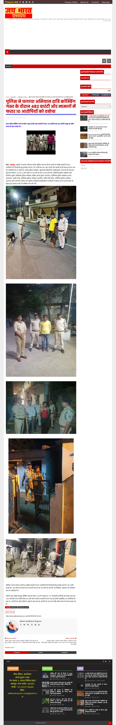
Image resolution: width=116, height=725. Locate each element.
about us (84, 2)
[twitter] (23, 2)
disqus (41, 652)
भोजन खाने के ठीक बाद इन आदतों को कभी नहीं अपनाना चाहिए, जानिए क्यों (61, 683)
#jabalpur (13, 97)
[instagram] (32, 2)
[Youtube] (107, 661)
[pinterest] (26, 2)
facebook (64, 652)
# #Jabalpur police (23, 607)
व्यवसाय (72, 56)
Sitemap (106, 2)
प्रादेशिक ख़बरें (27, 56)
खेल (65, 56)
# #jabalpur (13, 607)
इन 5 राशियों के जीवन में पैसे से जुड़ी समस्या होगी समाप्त (97, 153)
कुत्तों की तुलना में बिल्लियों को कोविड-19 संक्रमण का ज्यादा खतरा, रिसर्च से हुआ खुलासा (61, 691)
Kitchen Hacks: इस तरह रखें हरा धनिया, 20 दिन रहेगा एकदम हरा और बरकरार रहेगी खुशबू (61, 700)
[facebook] (20, 2)
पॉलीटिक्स (57, 56)
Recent (85, 95)
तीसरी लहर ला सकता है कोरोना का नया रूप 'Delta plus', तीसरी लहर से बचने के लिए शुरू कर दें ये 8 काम (61, 710)
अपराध (48, 56)
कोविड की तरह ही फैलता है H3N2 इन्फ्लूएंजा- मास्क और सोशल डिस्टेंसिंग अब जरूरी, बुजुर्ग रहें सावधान (61, 675)
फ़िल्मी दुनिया (96, 56)
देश (7, 56)
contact (95, 2)
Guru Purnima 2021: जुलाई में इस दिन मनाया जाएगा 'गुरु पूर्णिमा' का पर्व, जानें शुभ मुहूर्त (99, 136)
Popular (95, 95)
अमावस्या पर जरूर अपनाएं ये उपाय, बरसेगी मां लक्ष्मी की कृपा (97, 128)
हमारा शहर (15, 56)
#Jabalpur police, (21, 118)
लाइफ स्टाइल (83, 56)
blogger (16, 652)
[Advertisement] (78, 34)
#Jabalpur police (22, 97)
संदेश (83, 165)
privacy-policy (71, 2)
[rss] (29, 2)
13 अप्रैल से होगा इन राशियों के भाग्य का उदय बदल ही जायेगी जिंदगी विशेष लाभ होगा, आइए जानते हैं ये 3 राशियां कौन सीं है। (99, 118)
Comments (105, 95)
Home (7, 97)
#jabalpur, (11, 118)
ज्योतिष (40, 56)
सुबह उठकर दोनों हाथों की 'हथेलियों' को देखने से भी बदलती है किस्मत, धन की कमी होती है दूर (98, 145)
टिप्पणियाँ (84, 168)
